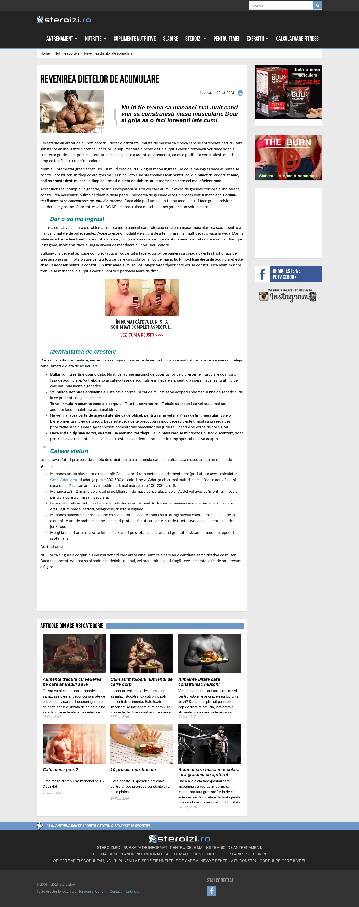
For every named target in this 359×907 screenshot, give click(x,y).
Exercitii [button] (256, 38)
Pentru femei (226, 38)
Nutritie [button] (94, 38)
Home (45, 53)
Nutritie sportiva (66, 53)
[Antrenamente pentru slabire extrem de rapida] (289, 157)
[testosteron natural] (288, 92)
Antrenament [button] (60, 38)
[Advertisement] (68, 587)
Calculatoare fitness (297, 38)
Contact (116, 891)
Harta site (132, 891)
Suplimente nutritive (135, 38)
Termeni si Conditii (92, 891)
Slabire (170, 38)
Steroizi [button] (193, 38)
